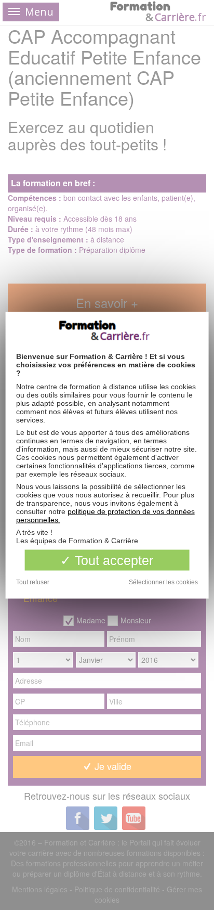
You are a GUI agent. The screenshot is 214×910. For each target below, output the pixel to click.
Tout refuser (32, 581)
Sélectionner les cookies (163, 581)
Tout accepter (112, 560)
